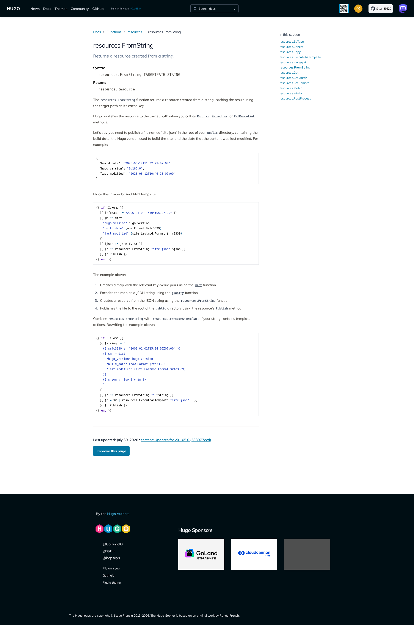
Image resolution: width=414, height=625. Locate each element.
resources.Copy (290, 52)
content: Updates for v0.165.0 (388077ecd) (176, 440)
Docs (47, 8)
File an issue (111, 568)
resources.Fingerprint (294, 62)
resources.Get (288, 73)
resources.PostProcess (295, 98)
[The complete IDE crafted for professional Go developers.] (201, 554)
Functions (114, 32)
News (35, 8)
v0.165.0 (135, 8)
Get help (108, 575)
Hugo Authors (118, 514)
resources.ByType (291, 42)
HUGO (13, 8)
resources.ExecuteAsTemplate (300, 57)
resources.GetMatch (293, 78)
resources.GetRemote (294, 83)
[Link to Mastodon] (403, 8)
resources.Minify (290, 93)
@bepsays (111, 558)
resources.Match (290, 88)
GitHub (98, 8)
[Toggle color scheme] (358, 9)
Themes (61, 8)
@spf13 (109, 551)
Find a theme (112, 583)
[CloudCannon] (254, 554)
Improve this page (111, 451)
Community (80, 8)
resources (134, 32)
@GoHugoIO (113, 544)
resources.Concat (291, 47)
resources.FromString (294, 67)
